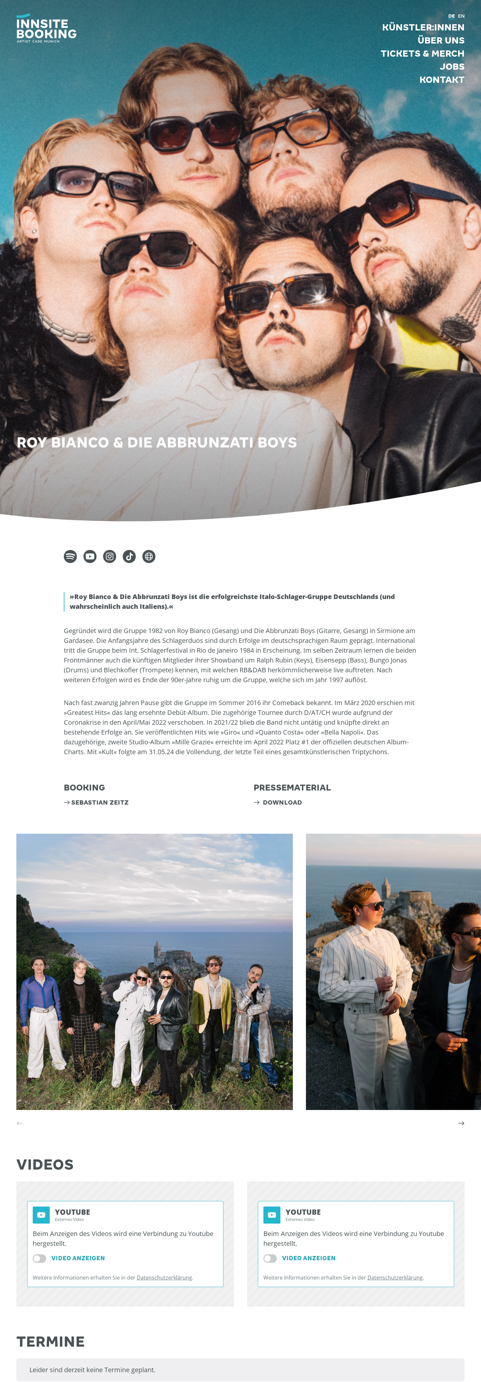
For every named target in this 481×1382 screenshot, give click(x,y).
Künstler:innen (423, 27)
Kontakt (442, 80)
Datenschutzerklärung (164, 1277)
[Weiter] (461, 1123)
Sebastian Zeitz (100, 802)
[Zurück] (19, 1123)
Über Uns (441, 40)
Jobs (452, 67)
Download (281, 802)
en (461, 16)
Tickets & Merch (423, 54)
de (451, 16)
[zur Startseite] (46, 28)
